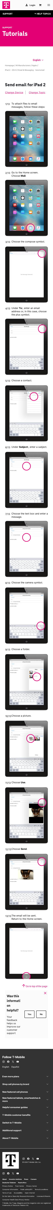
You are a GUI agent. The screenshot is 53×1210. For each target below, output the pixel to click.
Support (7, 27)
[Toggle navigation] (42, 13)
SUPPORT (8, 13)
